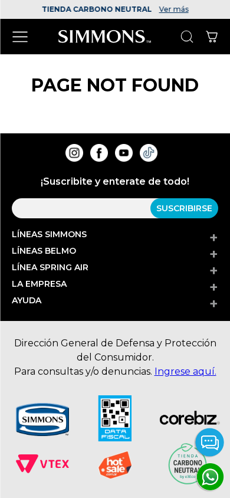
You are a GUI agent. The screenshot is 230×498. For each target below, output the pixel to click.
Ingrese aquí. (185, 371)
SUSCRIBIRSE (184, 208)
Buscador (187, 37)
